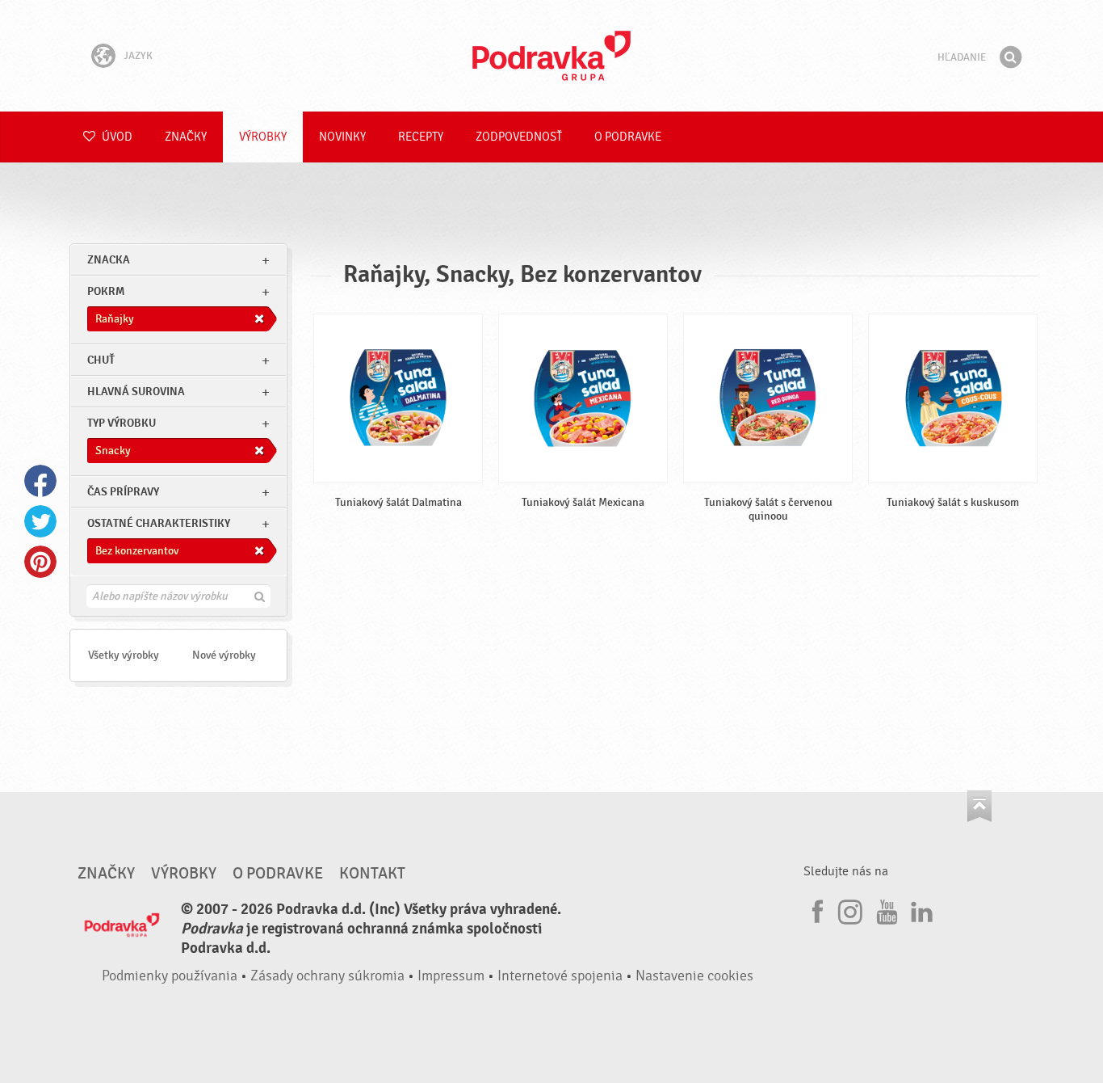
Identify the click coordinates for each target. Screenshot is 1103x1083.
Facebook (40, 481)
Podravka (551, 55)
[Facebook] (815, 909)
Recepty (420, 137)
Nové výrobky (224, 655)
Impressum (450, 975)
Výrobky (263, 137)
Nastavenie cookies (694, 975)
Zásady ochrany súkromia (327, 975)
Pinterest (40, 562)
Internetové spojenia (560, 975)
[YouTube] (885, 909)
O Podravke (627, 137)
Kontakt (372, 873)
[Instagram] (850, 909)
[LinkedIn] (920, 909)
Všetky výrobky (123, 655)
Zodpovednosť (519, 137)
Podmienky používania (169, 975)
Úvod (115, 137)
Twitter (40, 521)
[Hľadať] (1010, 57)
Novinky (342, 137)
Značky (186, 137)
